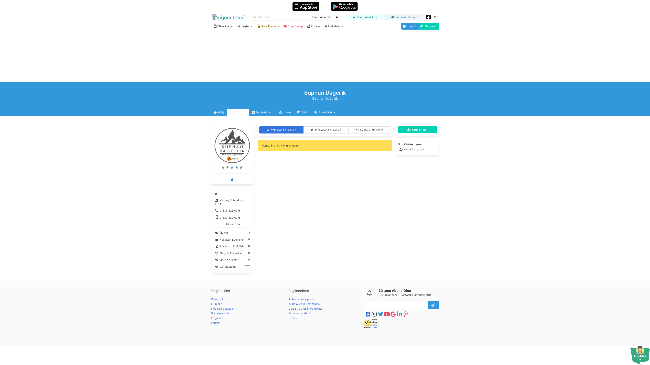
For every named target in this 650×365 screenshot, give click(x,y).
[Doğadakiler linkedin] (399, 314)
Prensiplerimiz (220, 313)
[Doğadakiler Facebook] (428, 17)
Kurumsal (217, 299)
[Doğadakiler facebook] (368, 314)
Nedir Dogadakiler (223, 308)
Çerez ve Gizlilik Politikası (305, 308)
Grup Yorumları (234, 260)
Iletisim (215, 322)
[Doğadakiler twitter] (381, 314)
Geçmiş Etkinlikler (234, 253)
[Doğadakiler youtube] (387, 314)
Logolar (216, 318)
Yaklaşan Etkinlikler (234, 239)
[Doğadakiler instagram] (435, 17)
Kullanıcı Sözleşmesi (301, 299)
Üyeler (234, 233)
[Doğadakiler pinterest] (406, 314)
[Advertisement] (325, 56)
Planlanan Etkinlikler (234, 246)
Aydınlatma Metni (299, 313)
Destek (292, 318)
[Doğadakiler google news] (393, 314)
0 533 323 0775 (230, 210)
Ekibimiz (216, 304)
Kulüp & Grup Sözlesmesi (304, 304)
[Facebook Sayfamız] (232, 179)
